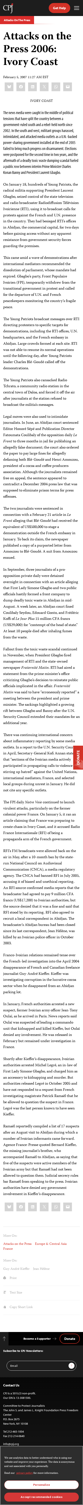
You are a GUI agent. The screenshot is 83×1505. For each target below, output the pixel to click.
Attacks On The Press (17, 20)
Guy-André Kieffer (16, 1269)
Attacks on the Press (17, 1244)
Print (13, 1278)
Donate (69, 1338)
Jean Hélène (41, 1269)
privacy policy (24, 1473)
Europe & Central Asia (51, 1244)
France (8, 1249)
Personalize (41, 1484)
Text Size (15, 1293)
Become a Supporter (37, 1339)
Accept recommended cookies (41, 1497)
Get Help (59, 8)
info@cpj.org (11, 1444)
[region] (41, 1475)
